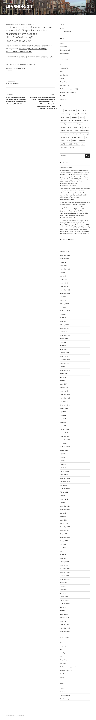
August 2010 (64, 541)
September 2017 (65, 370)
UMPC (63, 144)
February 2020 (64, 304)
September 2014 (65, 488)
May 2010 (63, 551)
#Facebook (23, 49)
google (82, 117)
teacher (73, 137)
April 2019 (63, 318)
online (70, 127)
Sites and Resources (66, 92)
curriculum (84, 114)
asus (62, 114)
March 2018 (63, 349)
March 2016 (63, 426)
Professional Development (68, 89)
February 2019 (64, 325)
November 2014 (65, 481)
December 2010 (65, 527)
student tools (65, 137)
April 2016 (63, 422)
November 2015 (65, 440)
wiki (83, 144)
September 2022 (65, 258)
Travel (62, 96)
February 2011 (64, 523)
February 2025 (64, 251)
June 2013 (63, 495)
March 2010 (63, 558)
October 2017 (64, 366)
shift (76, 130)
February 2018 (64, 352)
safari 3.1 (86, 127)
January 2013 (64, 499)
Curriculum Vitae (67, 31)
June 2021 (63, 272)
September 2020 (65, 293)
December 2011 (65, 506)
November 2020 (65, 290)
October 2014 (64, 485)
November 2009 (65, 572)
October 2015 (64, 443)
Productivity (63, 85)
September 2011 (65, 509)
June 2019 (63, 314)
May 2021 (63, 276)
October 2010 (64, 534)
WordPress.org (64, 53)
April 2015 (63, 464)
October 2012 (64, 502)
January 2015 (64, 474)
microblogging (78, 124)
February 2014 (64, 492)
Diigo (67, 117)
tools (62, 140)
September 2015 (65, 447)
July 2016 (63, 412)
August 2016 (64, 408)
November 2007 (65, 628)
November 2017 (65, 363)
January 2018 (64, 356)
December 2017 (65, 359)
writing (72, 147)
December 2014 (65, 478)
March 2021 (63, 279)
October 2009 (64, 576)
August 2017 (64, 373)
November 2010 (65, 530)
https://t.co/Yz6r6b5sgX (37, 49)
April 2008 (63, 610)
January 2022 (64, 265)
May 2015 (63, 461)
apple (84, 110)
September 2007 (65, 631)
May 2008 (63, 607)
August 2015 (64, 450)
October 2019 (64, 307)
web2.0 (69, 144)
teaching (81, 137)
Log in (61, 43)
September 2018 (65, 335)
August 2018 (64, 338)
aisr (79, 110)
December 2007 (65, 624)
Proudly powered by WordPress (14, 715)
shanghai (70, 130)
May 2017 (63, 377)
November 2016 (65, 398)
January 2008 (64, 621)
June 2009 (63, 589)
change (68, 114)
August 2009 (64, 583)
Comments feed (65, 50)
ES (61, 64)
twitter (16, 83)
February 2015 (64, 471)
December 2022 (65, 255)
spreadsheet (64, 134)
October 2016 (64, 401)
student (73, 134)
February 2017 (64, 387)
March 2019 (63, 321)
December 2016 (65, 394)
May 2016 (63, 419)
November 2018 (65, 328)
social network (84, 130)
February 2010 (64, 562)
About (62, 29)
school (63, 130)
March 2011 (63, 520)
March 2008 (64, 614)
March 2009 (64, 596)
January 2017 (64, 391)
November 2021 (65, 269)
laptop (86, 120)
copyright (76, 114)
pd (80, 127)
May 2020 (63, 300)
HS (61, 71)
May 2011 (63, 513)
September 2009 (65, 579)
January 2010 (64, 565)
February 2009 (64, 600)
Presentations (64, 82)
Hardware (63, 68)
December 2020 (65, 286)
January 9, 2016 (46, 57)
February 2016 (64, 429)
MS (61, 78)
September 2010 (65, 537)
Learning (11, 81)
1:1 (62, 110)
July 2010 (63, 544)
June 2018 (63, 342)
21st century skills (70, 110)
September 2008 (65, 603)
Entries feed (63, 46)
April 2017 (63, 380)
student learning (83, 134)
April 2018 (63, 345)
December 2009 (65, 569)
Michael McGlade (27, 24)
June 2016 (63, 415)
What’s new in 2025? (66, 167)
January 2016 (64, 433)
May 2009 (63, 593)
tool (87, 137)
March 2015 (63, 468)
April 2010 (63, 555)
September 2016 (65, 405)
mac (70, 124)
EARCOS (74, 117)
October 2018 (64, 332)
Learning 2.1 (19, 6)
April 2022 (63, 262)
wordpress (64, 147)
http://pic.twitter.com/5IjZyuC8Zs (19, 51)
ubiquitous (82, 140)
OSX (75, 127)
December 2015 (65, 436)
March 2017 (63, 384)
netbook (63, 127)
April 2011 (63, 516)
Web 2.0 (62, 99)
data (62, 117)
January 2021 (64, 283)
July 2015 (63, 454)
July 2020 (63, 297)
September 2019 (65, 311)
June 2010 (63, 548)
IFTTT (10, 71)
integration (78, 120)
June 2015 (63, 457)
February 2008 (64, 617)
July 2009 (63, 586)
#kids (48, 46)
